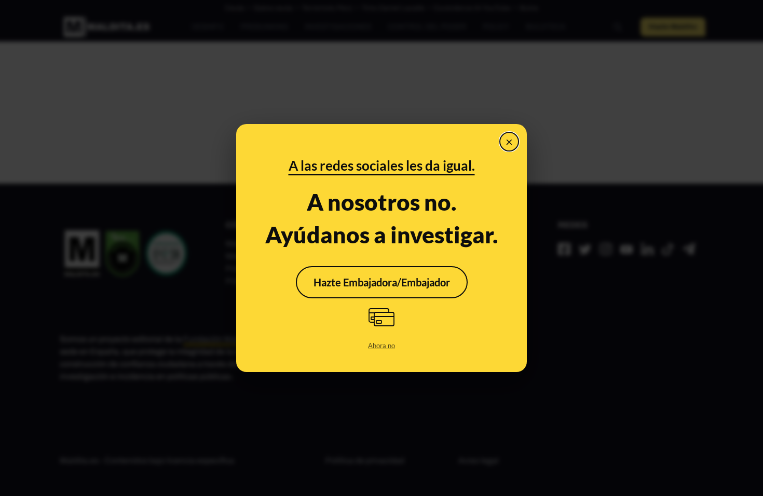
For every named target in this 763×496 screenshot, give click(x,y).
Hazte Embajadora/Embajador (382, 282)
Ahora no (381, 345)
